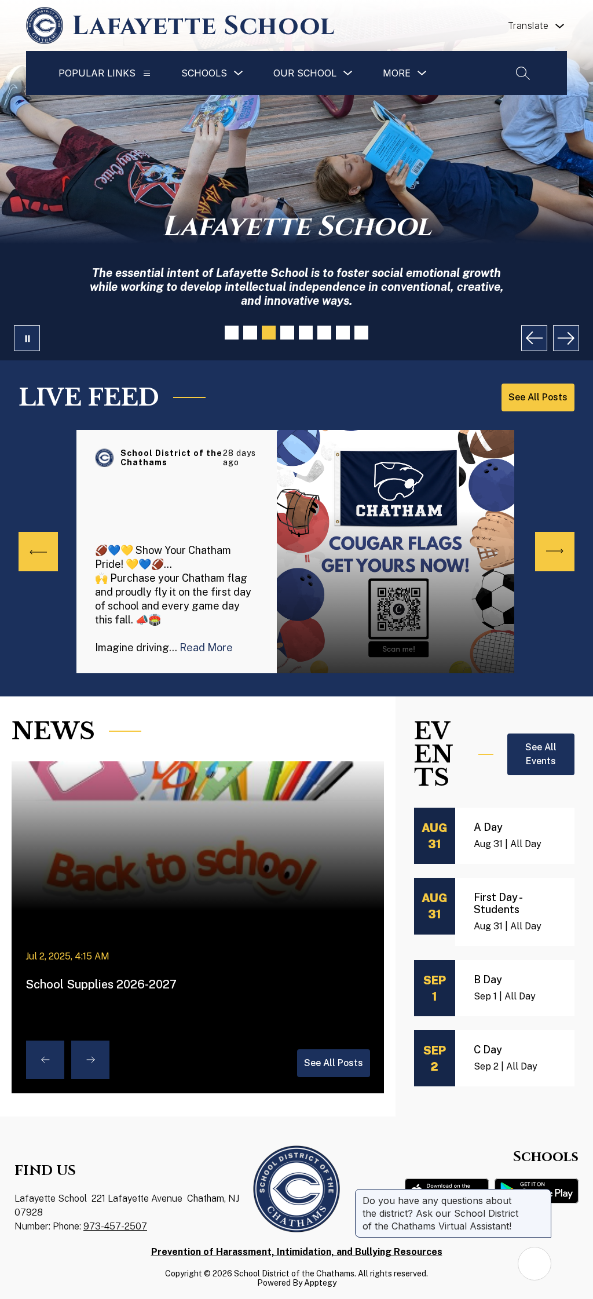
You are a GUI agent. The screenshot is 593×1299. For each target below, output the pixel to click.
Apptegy (320, 1282)
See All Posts (333, 1062)
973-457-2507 (115, 1226)
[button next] (554, 551)
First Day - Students (497, 903)
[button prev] (38, 551)
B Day (488, 979)
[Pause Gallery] (27, 338)
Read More (206, 647)
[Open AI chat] (534, 1264)
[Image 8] (361, 333)
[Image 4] (287, 333)
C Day (488, 1049)
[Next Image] (566, 338)
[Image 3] (269, 333)
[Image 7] (343, 333)
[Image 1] (232, 333)
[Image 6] (324, 333)
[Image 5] (306, 333)
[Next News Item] (90, 1059)
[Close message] (542, 1194)
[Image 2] (250, 333)
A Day (488, 827)
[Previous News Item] (45, 1059)
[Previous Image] (534, 338)
